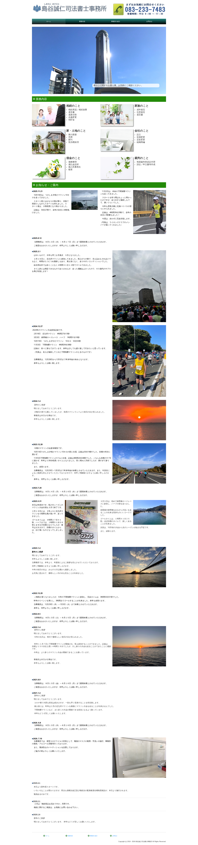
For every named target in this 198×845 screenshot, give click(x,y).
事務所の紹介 (115, 21)
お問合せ (149, 21)
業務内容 (82, 21)
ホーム (48, 21)
